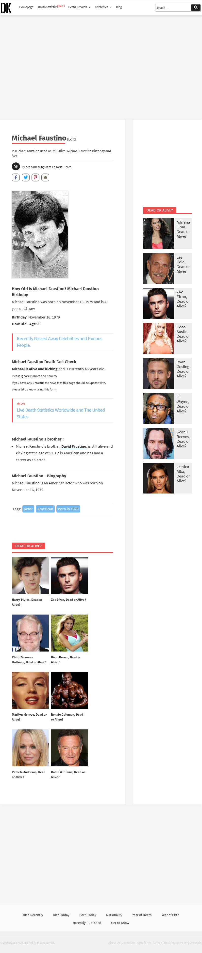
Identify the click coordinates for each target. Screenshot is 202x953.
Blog (119, 7)
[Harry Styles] (30, 576)
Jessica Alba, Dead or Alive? (183, 473)
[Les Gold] (158, 269)
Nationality (114, 915)
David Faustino (73, 446)
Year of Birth (170, 915)
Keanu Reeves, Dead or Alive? (183, 439)
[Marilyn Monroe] (30, 690)
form (53, 389)
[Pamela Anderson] (30, 748)
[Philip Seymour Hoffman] (30, 633)
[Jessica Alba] (158, 478)
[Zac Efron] (69, 576)
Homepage (26, 7)
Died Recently (33, 915)
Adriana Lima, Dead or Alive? (183, 229)
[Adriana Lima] (158, 234)
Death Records (77, 7)
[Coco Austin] (158, 339)
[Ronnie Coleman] (69, 690)
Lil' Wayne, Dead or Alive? (183, 404)
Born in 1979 (68, 508)
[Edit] (71, 139)
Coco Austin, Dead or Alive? (183, 334)
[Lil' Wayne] (158, 409)
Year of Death (142, 915)
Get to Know (120, 922)
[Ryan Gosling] (158, 374)
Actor (28, 508)
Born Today (87, 915)
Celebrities (101, 7)
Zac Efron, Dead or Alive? (68, 600)
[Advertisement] (101, 65)
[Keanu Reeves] (158, 444)
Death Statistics (47, 7)
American (45, 508)
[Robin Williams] (69, 748)
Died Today (61, 915)
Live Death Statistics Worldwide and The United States (61, 411)
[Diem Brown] (69, 633)
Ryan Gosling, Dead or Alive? (183, 369)
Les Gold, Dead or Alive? (183, 264)
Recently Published (87, 922)
